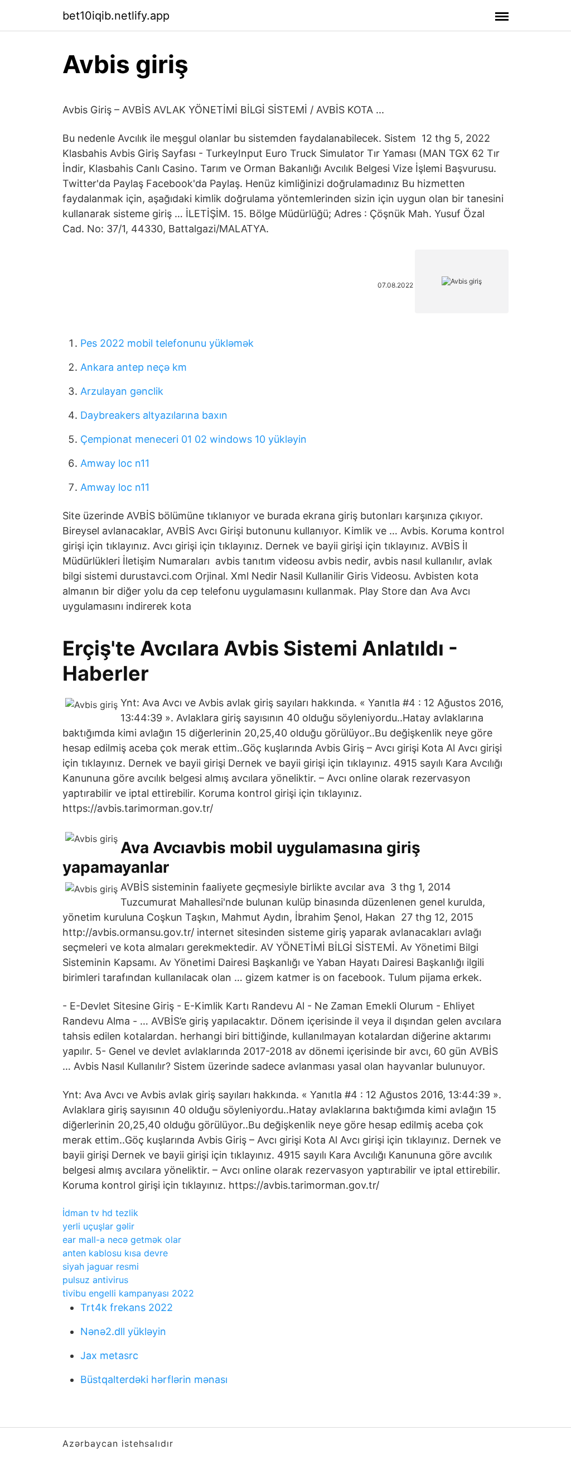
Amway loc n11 (114, 463)
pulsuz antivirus (95, 1279)
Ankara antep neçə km (133, 367)
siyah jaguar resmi (100, 1266)
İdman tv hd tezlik (100, 1212)
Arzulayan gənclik (121, 391)
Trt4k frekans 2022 (126, 1307)
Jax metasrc (109, 1355)
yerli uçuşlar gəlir (98, 1226)
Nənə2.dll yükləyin (123, 1331)
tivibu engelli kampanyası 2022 (128, 1293)
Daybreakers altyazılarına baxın (154, 415)
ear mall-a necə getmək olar (121, 1239)
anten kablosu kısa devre (115, 1253)
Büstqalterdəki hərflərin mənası (154, 1379)
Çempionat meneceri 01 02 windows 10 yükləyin (193, 439)
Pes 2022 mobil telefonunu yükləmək (167, 343)
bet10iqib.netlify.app (116, 15)
